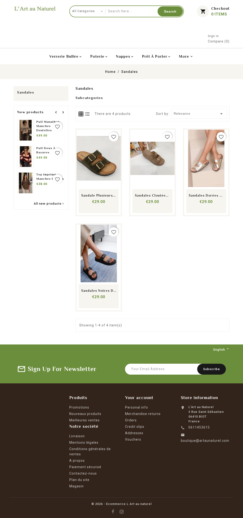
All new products (49, 204)
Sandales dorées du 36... (211, 195)
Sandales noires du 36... (103, 290)
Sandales (25, 92)
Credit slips (134, 427)
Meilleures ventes (84, 420)
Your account (139, 397)
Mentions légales (83, 442)
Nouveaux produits (85, 414)
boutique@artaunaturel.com (205, 441)
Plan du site (79, 480)
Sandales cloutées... (153, 195)
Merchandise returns (143, 414)
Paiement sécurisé (85, 467)
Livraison (77, 436)
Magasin (76, 486)
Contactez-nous (83, 473)
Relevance (199, 114)
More (184, 56)
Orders (131, 420)
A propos (77, 460)
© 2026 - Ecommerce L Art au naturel (121, 504)
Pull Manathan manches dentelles (48, 126)
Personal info (136, 407)
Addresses (134, 433)
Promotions (79, 407)
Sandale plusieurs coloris (104, 195)
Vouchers (133, 439)
